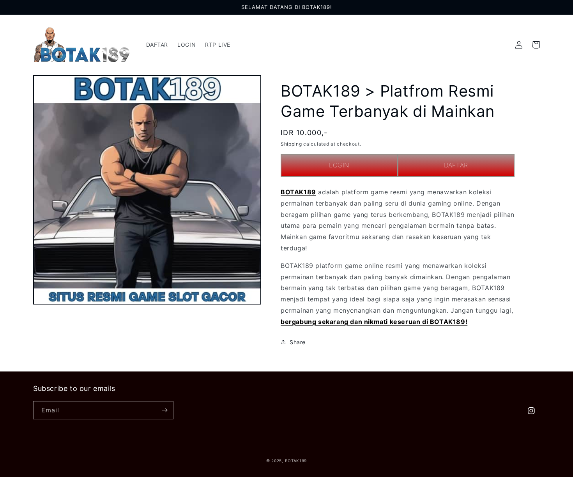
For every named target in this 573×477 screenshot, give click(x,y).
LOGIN (339, 165)
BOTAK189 (298, 192)
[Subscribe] (164, 410)
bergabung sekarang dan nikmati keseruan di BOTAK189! (374, 322)
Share (298, 342)
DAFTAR (456, 165)
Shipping (291, 144)
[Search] (501, 44)
